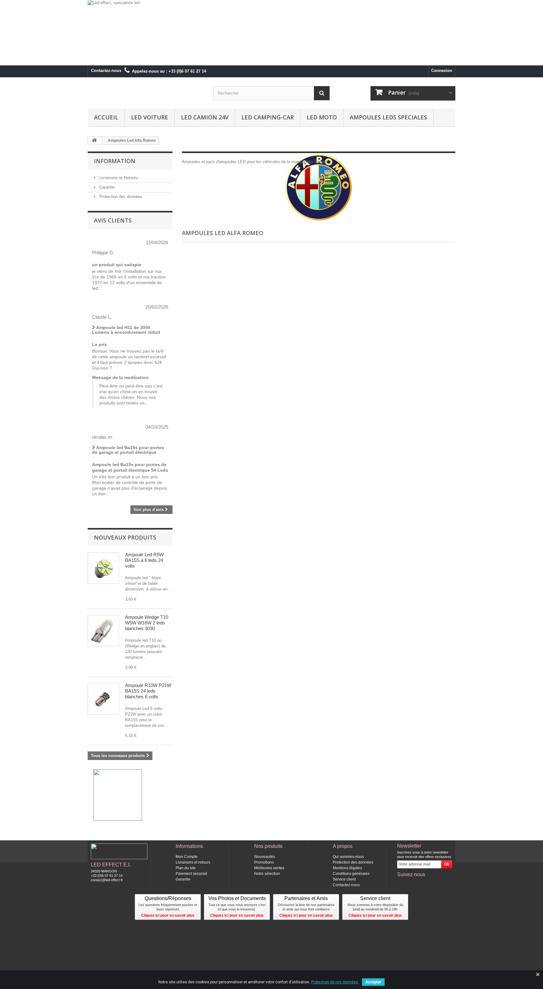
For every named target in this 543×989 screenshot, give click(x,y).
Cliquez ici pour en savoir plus (168, 915)
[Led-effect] (146, 92)
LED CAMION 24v (204, 117)
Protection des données (120, 196)
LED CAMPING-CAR (267, 117)
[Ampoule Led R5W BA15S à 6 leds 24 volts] (103, 568)
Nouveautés (264, 856)
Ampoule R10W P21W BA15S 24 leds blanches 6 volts (148, 691)
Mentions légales (347, 868)
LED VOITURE (149, 117)
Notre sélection (267, 873)
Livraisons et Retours (118, 177)
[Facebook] (401, 883)
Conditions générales (351, 873)
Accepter (373, 982)
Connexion (441, 70)
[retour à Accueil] (94, 141)
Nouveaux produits (125, 537)
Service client (344, 879)
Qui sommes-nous (348, 856)
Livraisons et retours (193, 862)
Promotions (264, 862)
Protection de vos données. (335, 982)
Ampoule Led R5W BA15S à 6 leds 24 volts (144, 560)
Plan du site (186, 868)
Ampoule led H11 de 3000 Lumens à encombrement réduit (126, 330)
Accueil (106, 117)
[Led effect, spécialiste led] (271, 32)
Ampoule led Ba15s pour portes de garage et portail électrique (128, 450)
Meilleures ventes (269, 868)
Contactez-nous (106, 70)
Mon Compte (187, 856)
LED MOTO (322, 117)
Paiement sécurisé (191, 873)
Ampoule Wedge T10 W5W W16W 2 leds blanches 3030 (146, 622)
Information (114, 161)
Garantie (106, 187)
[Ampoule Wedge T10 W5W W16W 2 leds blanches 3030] (103, 630)
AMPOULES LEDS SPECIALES (388, 117)
